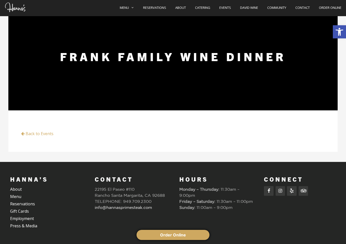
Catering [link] (202, 7)
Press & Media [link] (23, 226)
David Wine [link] (249, 7)
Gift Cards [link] (19, 211)
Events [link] (225, 7)
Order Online (173, 234)
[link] (339, 31)
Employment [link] (22, 218)
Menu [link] (124, 7)
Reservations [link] (154, 7)
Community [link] (276, 7)
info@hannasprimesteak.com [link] (123, 207)
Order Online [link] (330, 7)
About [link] (180, 7)
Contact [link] (302, 7)
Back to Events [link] (39, 133)
